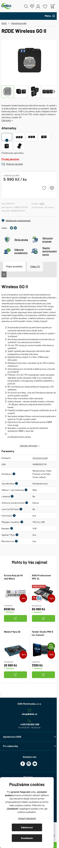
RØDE (41, 203)
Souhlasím (27, 838)
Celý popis (6, 120)
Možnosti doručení (14, 164)
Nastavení (27, 818)
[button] (15, 619)
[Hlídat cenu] (16, 220)
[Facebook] (22, 763)
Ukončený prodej (40, 458)
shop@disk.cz (29, 713)
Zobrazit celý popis (28, 445)
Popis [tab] (9, 266)
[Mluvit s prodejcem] (15, 227)
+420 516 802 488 (29, 724)
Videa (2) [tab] (35, 266)
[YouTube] (35, 763)
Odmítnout (27, 827)
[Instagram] (28, 763)
